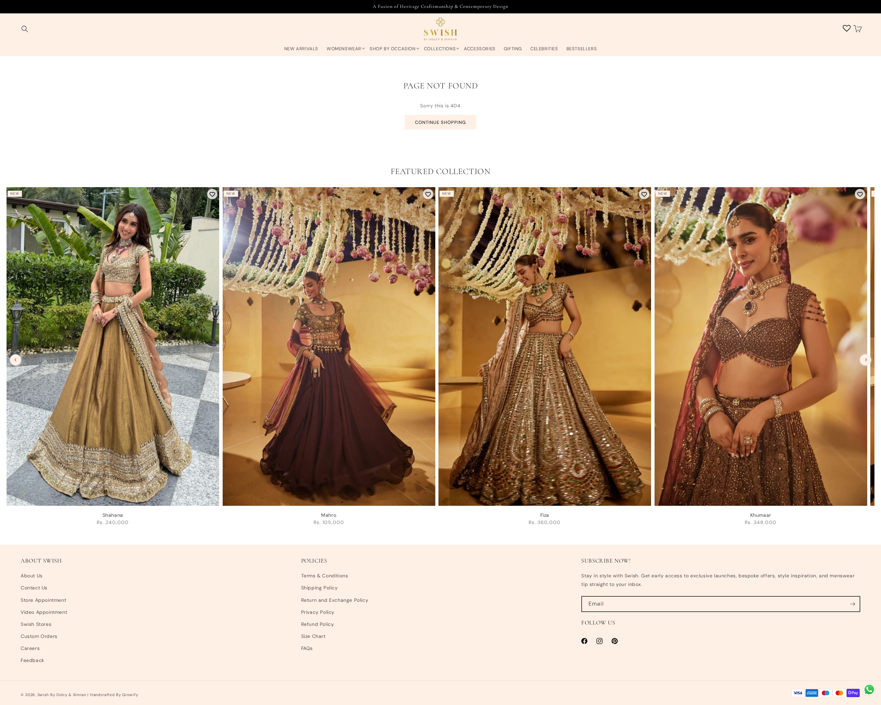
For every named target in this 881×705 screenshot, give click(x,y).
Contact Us (34, 588)
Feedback (32, 660)
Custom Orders (39, 636)
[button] (24, 29)
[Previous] (15, 359)
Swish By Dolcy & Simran (62, 694)
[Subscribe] (852, 604)
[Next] (865, 359)
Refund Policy (317, 624)
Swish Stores (36, 624)
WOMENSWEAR (344, 49)
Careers (30, 648)
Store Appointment (43, 600)
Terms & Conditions (324, 576)
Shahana (113, 515)
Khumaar (760, 515)
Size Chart (313, 636)
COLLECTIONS (440, 49)
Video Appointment (44, 612)
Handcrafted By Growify (114, 694)
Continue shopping (440, 122)
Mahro (328, 515)
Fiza (544, 515)
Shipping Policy (319, 588)
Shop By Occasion (393, 49)
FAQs (307, 648)
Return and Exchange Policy (335, 600)
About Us (32, 576)
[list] (440, 359)
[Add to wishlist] (212, 194)
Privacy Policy (318, 612)
